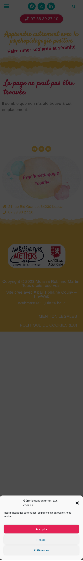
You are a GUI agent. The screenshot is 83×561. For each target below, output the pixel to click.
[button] (77, 503)
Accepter (41, 529)
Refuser (41, 539)
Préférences (41, 550)
